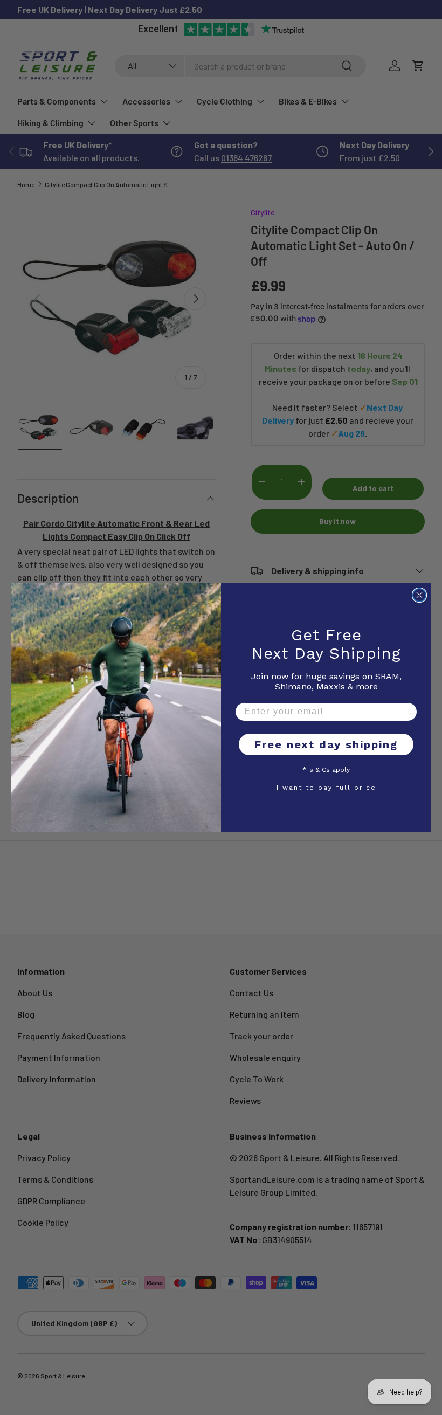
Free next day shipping (326, 744)
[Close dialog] (419, 595)
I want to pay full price (326, 787)
